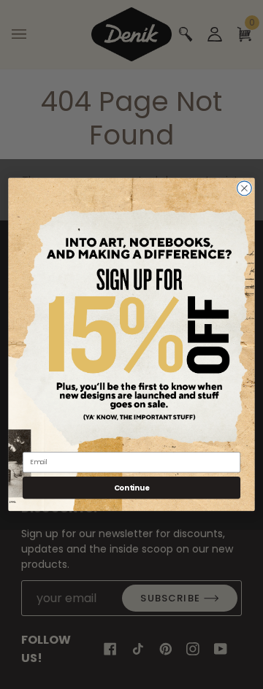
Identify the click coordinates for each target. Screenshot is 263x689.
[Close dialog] (244, 188)
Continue (132, 487)
